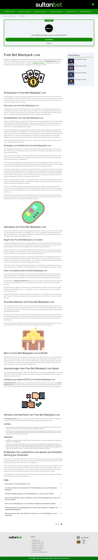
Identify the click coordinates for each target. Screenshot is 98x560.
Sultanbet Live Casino (24, 11)
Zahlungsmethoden (85, 11)
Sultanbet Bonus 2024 (37, 541)
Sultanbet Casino (9, 11)
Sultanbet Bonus (71, 11)
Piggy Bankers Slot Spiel (81, 59)
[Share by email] (61, 524)
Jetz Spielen (49, 39)
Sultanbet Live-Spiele (40, 11)
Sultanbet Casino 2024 (37, 543)
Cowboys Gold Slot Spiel (81, 66)
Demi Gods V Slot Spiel (80, 79)
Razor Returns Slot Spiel (81, 72)
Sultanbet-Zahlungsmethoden (39, 552)
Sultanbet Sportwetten (56, 11)
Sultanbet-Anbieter (37, 550)
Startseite (5, 16)
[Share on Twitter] (59, 524)
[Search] (93, 4)
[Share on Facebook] (56, 524)
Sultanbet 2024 (36, 540)
